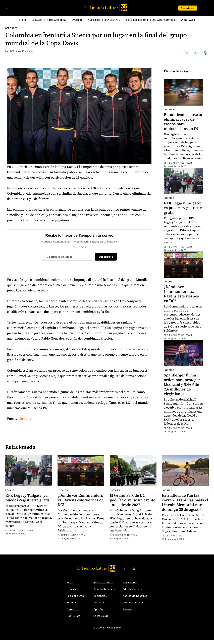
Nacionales (187, 20)
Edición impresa (132, 589)
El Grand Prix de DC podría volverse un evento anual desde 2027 (132, 500)
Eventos (77, 20)
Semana (25, 418)
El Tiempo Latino (172, 535)
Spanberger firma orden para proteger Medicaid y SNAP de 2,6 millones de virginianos (182, 384)
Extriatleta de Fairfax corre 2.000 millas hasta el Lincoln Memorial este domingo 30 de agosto (185, 502)
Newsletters (130, 582)
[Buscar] (6, 8)
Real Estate (112, 20)
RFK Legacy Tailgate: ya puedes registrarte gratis (183, 207)
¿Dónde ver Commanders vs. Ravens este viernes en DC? (181, 293)
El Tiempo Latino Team (19, 51)
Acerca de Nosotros (135, 595)
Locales (36, 20)
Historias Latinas (136, 20)
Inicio (22, 20)
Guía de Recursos (164, 20)
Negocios (94, 20)
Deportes (11, 28)
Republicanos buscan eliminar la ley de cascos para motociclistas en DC (183, 121)
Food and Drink (57, 20)
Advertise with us (133, 602)
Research (128, 609)
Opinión (98, 609)
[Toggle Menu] (205, 8)
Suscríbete (187, 8)
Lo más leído (101, 615)
